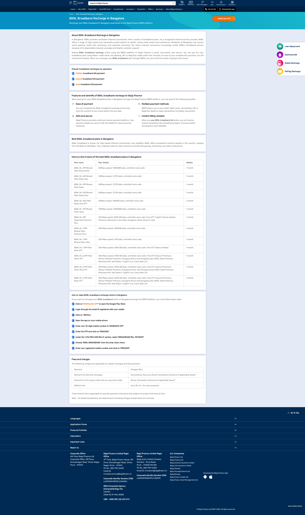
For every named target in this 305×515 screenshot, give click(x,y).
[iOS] (211, 477)
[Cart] (212, 2)
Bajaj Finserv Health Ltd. (179, 477)
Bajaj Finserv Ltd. (176, 457)
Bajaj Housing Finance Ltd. (180, 471)
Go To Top (295, 413)
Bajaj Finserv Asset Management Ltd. (184, 480)
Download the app (228, 9)
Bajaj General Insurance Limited (182, 463)
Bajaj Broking (175, 474)
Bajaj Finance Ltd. (177, 460)
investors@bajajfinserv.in (156, 471)
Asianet (79, 79)
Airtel (78, 84)
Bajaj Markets (175, 469)
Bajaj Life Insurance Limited (180, 466)
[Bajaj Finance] (79, 3)
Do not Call (212, 9)
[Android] (205, 477)
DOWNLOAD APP (224, 19)
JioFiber (79, 73)
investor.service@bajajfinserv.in (118, 474)
